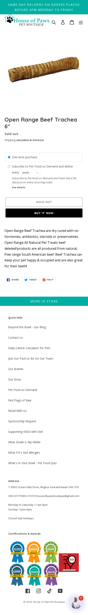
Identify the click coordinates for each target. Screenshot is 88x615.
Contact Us (15, 337)
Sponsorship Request (22, 421)
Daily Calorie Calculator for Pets (29, 348)
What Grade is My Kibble (24, 442)
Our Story (14, 379)
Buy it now (44, 213)
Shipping (10, 140)
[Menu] (80, 22)
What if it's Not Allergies (24, 452)
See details (18, 187)
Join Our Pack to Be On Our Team (30, 358)
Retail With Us (17, 411)
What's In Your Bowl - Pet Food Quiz (32, 463)
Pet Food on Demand (22, 390)
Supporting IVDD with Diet (25, 432)
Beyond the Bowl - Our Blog (27, 327)
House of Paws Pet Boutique (49, 601)
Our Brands (15, 369)
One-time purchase (24, 157)
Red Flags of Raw (19, 400)
